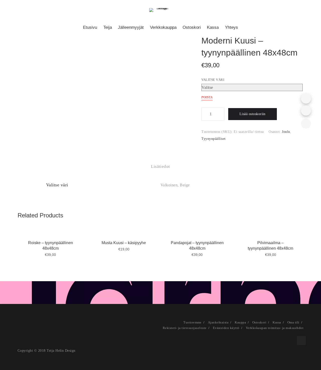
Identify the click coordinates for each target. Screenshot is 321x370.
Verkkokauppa (163, 27)
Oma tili (293, 322)
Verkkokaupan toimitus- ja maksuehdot (274, 328)
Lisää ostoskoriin (252, 114)
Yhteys (231, 27)
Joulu (286, 132)
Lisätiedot (160, 166)
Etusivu (90, 27)
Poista (207, 97)
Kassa (213, 27)
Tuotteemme (192, 322)
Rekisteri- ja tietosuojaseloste (185, 328)
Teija (107, 27)
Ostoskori (192, 27)
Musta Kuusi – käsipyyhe (124, 243)
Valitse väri (212, 80)
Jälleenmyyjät (131, 27)
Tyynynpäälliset (213, 139)
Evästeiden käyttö (226, 328)
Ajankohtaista (218, 322)
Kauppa (240, 322)
